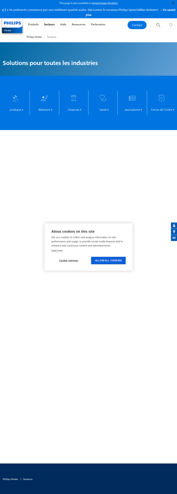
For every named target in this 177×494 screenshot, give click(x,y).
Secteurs (49, 24)
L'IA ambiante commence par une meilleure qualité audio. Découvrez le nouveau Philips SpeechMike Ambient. (91, 12)
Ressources (78, 24)
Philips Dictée (34, 37)
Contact (137, 25)
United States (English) (105, 3)
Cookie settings (68, 260)
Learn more (57, 250)
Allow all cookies (108, 260)
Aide (63, 24)
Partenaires (98, 24)
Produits (33, 24)
